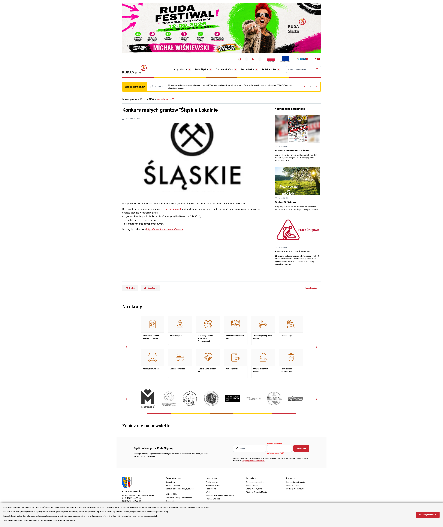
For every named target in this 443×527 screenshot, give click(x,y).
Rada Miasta (211, 489)
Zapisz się (301, 448)
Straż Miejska (180, 330)
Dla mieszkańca (224, 69)
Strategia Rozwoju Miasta (256, 492)
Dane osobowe (292, 485)
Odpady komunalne (152, 363)
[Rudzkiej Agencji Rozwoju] (169, 399)
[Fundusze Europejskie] (285, 59)
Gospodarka (247, 69)
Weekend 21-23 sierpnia (298, 189)
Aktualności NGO (165, 99)
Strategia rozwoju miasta (263, 363)
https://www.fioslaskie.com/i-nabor (164, 229)
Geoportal (170, 501)
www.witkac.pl (173, 209)
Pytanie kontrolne (274, 444)
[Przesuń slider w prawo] (316, 347)
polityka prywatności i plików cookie (253, 461)
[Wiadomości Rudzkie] (274, 398)
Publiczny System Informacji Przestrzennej (208, 330)
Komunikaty (170, 482)
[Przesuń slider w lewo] (127, 347)
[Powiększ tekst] (260, 59)
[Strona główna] (134, 69)
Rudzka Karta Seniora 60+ (235, 330)
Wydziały (209, 492)
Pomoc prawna (235, 363)
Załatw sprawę (212, 482)
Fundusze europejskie (255, 482)
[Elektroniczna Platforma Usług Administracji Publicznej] (302, 59)
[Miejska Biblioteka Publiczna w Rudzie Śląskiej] (211, 398)
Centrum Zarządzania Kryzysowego (180, 489)
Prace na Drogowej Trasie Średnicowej (232, 86)
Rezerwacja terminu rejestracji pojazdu (152, 330)
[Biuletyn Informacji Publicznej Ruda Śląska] (317, 59)
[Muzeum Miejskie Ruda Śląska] (190, 398)
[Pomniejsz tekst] (246, 59)
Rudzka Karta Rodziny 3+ (208, 363)
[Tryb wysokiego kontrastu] (239, 59)
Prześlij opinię (311, 288)
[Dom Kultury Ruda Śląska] (253, 398)
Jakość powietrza (180, 363)
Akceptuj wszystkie (427, 515)
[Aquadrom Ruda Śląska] (295, 398)
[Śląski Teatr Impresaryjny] (232, 398)
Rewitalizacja (291, 330)
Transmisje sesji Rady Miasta (263, 330)
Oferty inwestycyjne (254, 489)
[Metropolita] (148, 398)
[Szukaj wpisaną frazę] (318, 69)
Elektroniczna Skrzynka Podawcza (220, 495)
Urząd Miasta (180, 69)
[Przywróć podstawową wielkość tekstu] (253, 59)
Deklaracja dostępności (295, 482)
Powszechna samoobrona (291, 363)
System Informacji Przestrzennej (179, 498)
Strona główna (129, 99)
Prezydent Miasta (213, 485)
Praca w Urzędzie (213, 499)
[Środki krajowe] (271, 59)
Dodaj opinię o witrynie (295, 489)
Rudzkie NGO (269, 69)
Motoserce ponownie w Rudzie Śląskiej (298, 138)
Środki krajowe (252, 485)
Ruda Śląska (201, 69)
